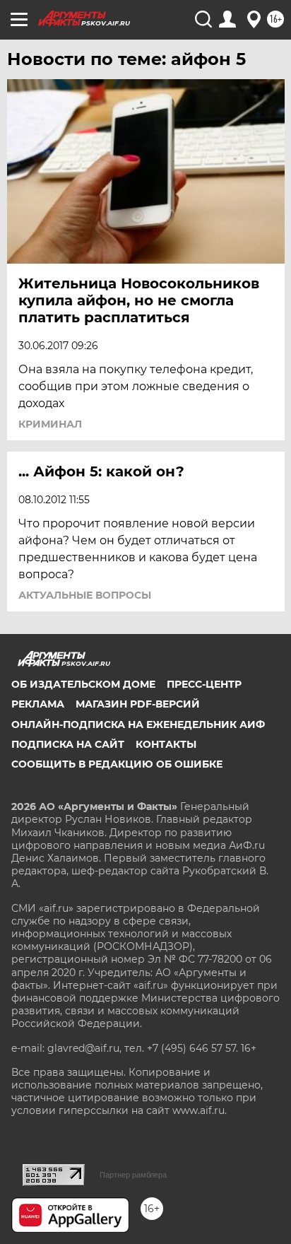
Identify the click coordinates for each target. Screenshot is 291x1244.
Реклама (37, 704)
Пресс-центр (204, 684)
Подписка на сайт (67, 744)
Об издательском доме (83, 684)
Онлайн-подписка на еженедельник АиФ (138, 724)
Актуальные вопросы (84, 595)
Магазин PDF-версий (138, 704)
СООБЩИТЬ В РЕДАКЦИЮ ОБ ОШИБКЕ (116, 764)
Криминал (50, 424)
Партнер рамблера (133, 1174)
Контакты (166, 744)
